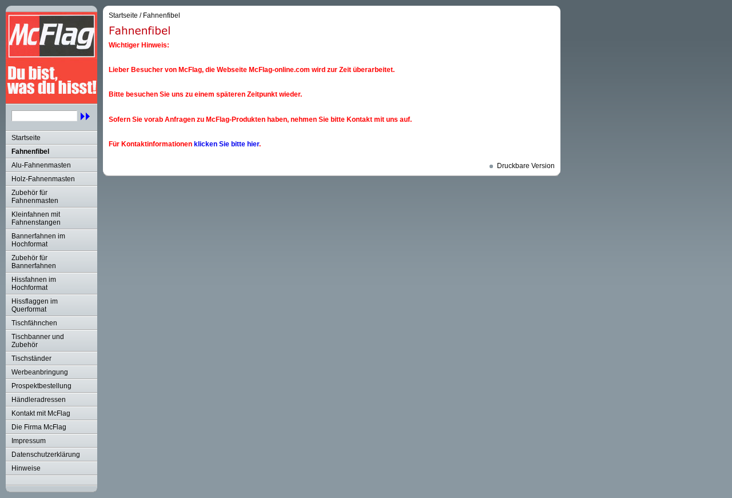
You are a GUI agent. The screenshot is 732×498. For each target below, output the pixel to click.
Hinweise (26, 468)
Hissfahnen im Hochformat (33, 284)
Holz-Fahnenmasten (43, 179)
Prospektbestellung (41, 386)
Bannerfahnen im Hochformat (38, 240)
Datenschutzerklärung (45, 455)
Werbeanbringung (39, 372)
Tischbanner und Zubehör (37, 341)
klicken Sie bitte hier (226, 144)
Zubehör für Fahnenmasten (34, 197)
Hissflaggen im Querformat (34, 305)
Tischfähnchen (34, 323)
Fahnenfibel (30, 152)
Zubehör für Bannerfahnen (33, 262)
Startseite (26, 138)
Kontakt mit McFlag (40, 413)
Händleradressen (38, 400)
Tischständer (31, 358)
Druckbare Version (526, 166)
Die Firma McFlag (38, 427)
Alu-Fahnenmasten (41, 165)
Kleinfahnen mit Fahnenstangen (36, 218)
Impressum (28, 441)
